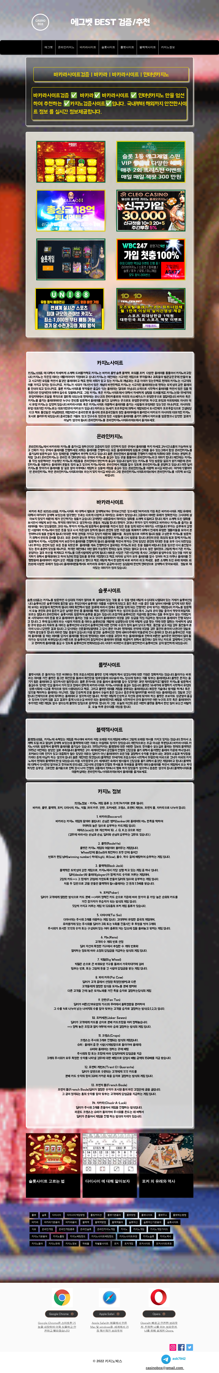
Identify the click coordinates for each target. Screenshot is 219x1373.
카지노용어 (37, 1243)
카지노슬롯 (148, 1236)
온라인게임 (47, 1229)
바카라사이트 (51, 511)
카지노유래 (54, 1243)
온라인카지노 (36, 446)
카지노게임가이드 (159, 1229)
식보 (34, 1229)
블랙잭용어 (117, 1222)
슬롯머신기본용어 (152, 1222)
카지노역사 (165, 1236)
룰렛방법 (131, 1215)
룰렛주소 (162, 1215)
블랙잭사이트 (35, 739)
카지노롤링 (58, 1236)
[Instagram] (173, 1347)
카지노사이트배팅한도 (102, 1236)
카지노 (124, 1229)
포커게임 (128, 1243)
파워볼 (85, 1243)
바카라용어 (71, 1222)
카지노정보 (81, 803)
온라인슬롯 (85, 1229)
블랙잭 (112, 746)
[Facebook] (181, 1347)
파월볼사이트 (101, 1243)
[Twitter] (189, 1347)
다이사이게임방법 (76, 1215)
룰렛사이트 (146, 1215)
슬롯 (44, 1215)
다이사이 (56, 1215)
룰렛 (164, 681)
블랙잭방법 (100, 1222)
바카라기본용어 (52, 1222)
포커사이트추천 (164, 1243)
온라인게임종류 (66, 1229)
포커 (116, 1243)
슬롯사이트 (33, 600)
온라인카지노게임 (106, 1229)
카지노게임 (138, 1229)
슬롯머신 (97, 621)
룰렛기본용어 (114, 1215)
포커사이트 (144, 1243)
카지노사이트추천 (128, 1236)
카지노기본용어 (39, 1236)
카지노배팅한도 (78, 1236)
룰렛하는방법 (179, 1215)
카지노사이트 (35, 373)
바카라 (35, 1222)
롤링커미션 (96, 1215)
